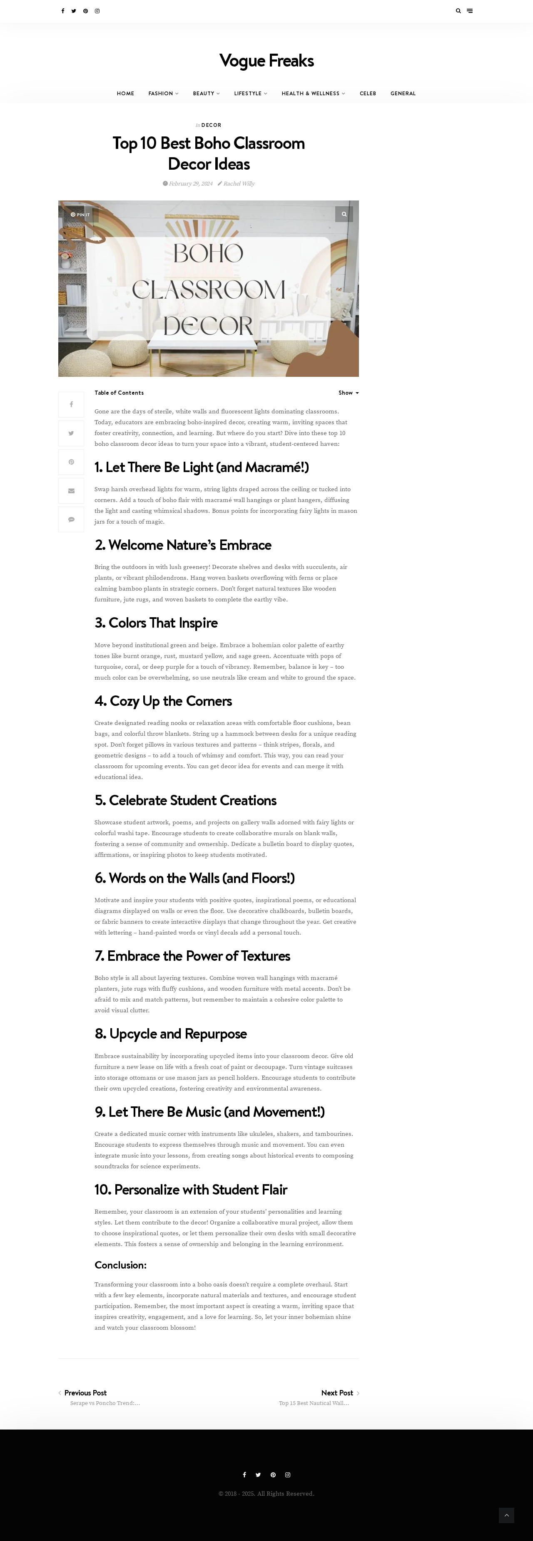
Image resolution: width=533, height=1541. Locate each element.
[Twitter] (74, 11)
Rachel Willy (238, 184)
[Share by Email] (71, 491)
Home (125, 93)
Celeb (368, 93)
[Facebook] (63, 11)
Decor (212, 125)
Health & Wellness (311, 93)
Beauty (203, 93)
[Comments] (71, 519)
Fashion (161, 93)
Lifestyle (248, 93)
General (403, 93)
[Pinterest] (86, 11)
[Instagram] (98, 11)
